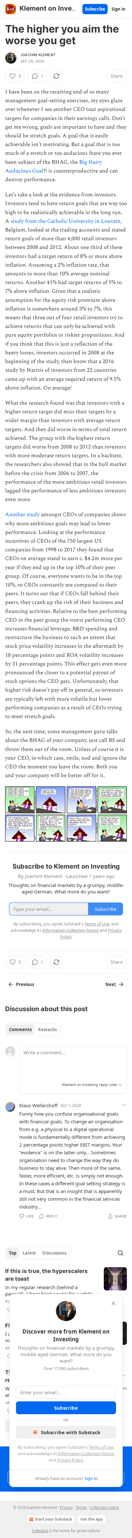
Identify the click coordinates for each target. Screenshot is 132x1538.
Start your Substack (53, 1519)
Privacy (66, 1507)
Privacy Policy (70, 1460)
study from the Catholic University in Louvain (65, 221)
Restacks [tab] (47, 1029)
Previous (25, 984)
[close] (113, 1303)
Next (110, 984)
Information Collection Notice (86, 1453)
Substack (40, 1530)
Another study (22, 514)
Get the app (91, 1519)
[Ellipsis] (124, 1105)
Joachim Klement (38, 55)
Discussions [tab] (54, 1253)
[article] (66, 1290)
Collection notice (104, 1507)
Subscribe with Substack (70, 1432)
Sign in (118, 9)
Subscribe (95, 9)
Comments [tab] (20, 1029)
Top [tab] (12, 1253)
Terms (81, 1507)
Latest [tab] (29, 1253)
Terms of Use (101, 1447)
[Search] (120, 1253)
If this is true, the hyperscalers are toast (46, 1275)
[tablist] (33, 1029)
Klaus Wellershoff (38, 1105)
